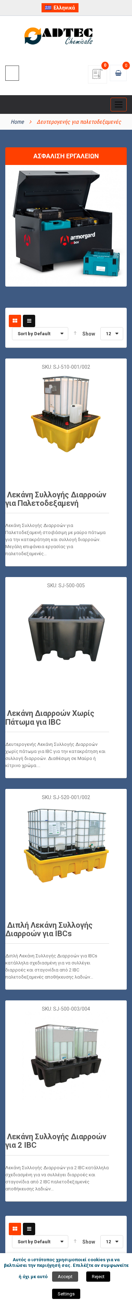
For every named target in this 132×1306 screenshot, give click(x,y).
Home (17, 121)
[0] (97, 76)
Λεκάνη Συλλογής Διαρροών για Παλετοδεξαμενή (55, 499)
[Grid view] (15, 321)
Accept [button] (65, 1276)
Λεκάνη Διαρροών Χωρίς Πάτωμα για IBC (49, 717)
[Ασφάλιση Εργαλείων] (66, 225)
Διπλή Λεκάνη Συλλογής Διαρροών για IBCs (49, 929)
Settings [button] (66, 1293)
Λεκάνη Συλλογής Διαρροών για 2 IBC (55, 1140)
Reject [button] (98, 1276)
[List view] (29, 321)
